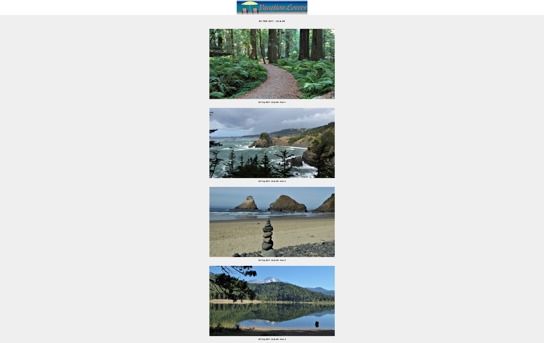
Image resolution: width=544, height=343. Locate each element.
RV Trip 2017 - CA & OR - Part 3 (272, 260)
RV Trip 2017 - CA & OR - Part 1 (272, 102)
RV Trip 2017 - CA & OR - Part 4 (272, 339)
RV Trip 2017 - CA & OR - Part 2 (272, 181)
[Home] (272, 13)
